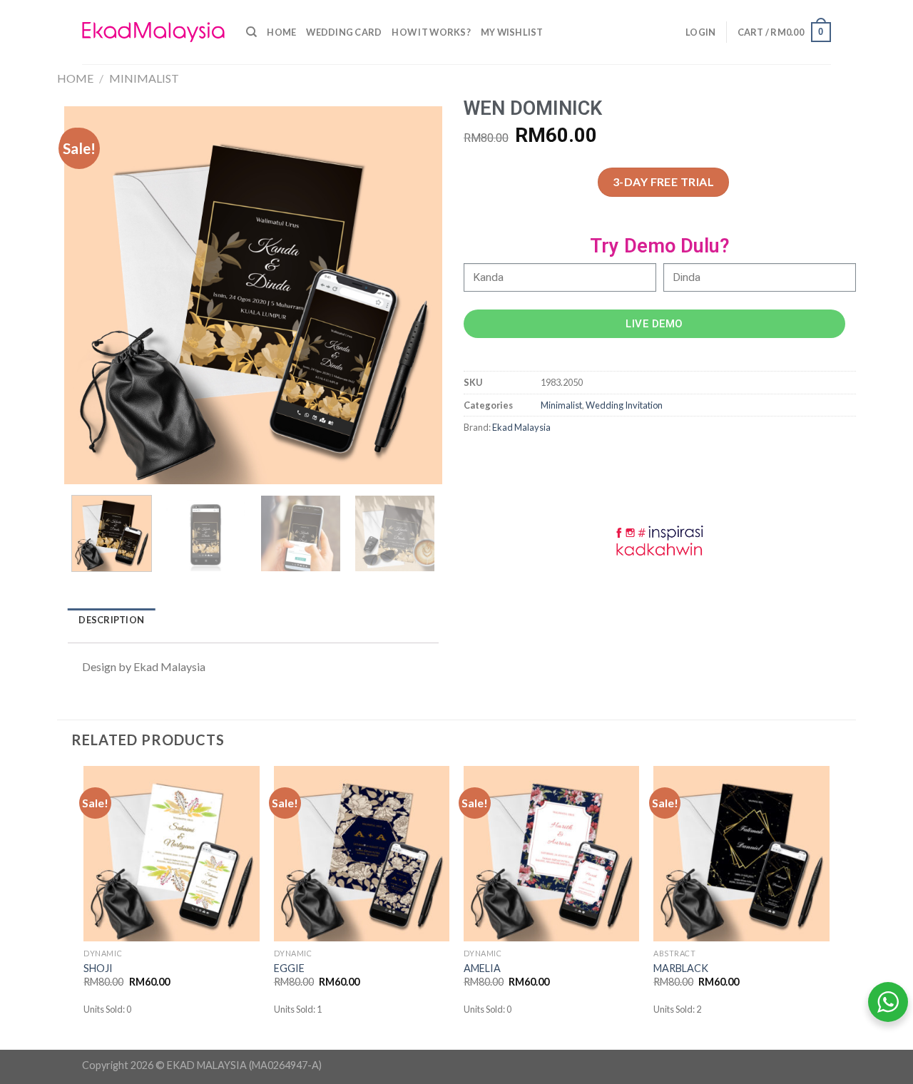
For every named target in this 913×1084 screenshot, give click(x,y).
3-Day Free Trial (664, 181)
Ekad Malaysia (521, 427)
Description (111, 619)
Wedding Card (344, 32)
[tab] (111, 620)
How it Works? (431, 32)
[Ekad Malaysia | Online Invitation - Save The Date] (153, 32)
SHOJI (98, 968)
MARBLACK (680, 968)
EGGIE (289, 968)
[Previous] (90, 295)
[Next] (416, 295)
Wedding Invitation (624, 405)
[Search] (251, 32)
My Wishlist (512, 32)
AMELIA (482, 968)
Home (281, 32)
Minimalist (144, 78)
